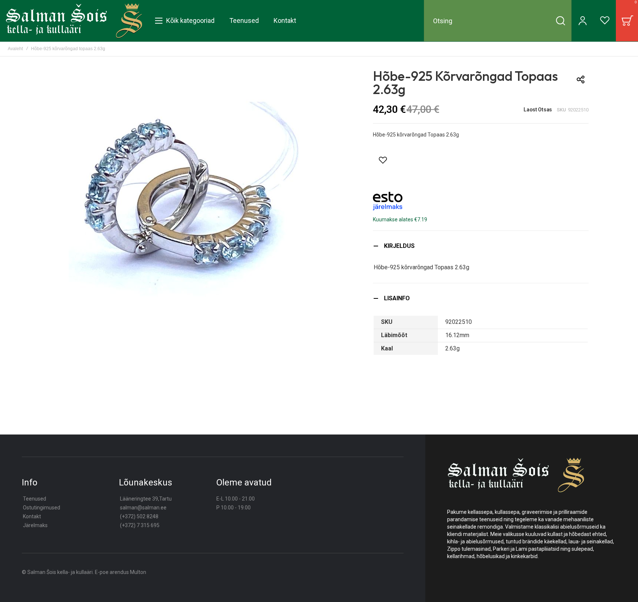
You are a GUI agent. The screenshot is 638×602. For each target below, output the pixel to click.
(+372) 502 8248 (139, 516)
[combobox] (498, 20)
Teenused (34, 499)
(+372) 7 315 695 (140, 525)
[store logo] (74, 20)
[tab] (481, 246)
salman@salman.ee (143, 508)
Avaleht (15, 48)
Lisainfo (397, 298)
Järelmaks (35, 525)
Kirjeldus (399, 245)
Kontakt (32, 516)
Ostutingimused (41, 508)
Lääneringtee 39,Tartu (146, 499)
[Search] (560, 20)
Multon (138, 572)
